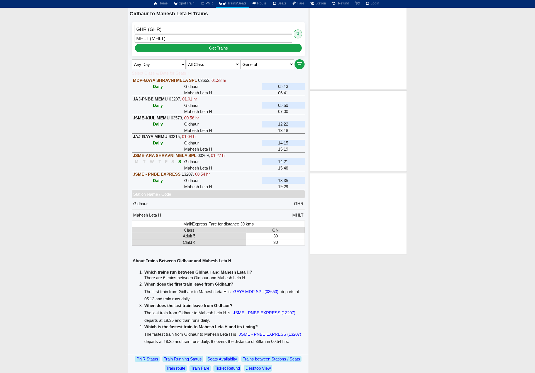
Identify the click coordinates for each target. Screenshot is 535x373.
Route (261, 3)
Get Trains (218, 48)
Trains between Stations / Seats (271, 359)
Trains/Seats (236, 3)
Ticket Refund (227, 368)
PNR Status (147, 359)
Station (320, 3)
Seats (281, 3)
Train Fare (200, 368)
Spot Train (186, 3)
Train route (175, 368)
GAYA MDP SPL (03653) (255, 291)
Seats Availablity (222, 359)
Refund (342, 3)
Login (374, 3)
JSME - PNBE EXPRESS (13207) (264, 312)
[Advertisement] (358, 48)
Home (163, 3)
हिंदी (357, 3)
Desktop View (258, 368)
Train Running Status (183, 359)
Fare (300, 3)
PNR (209, 3)
